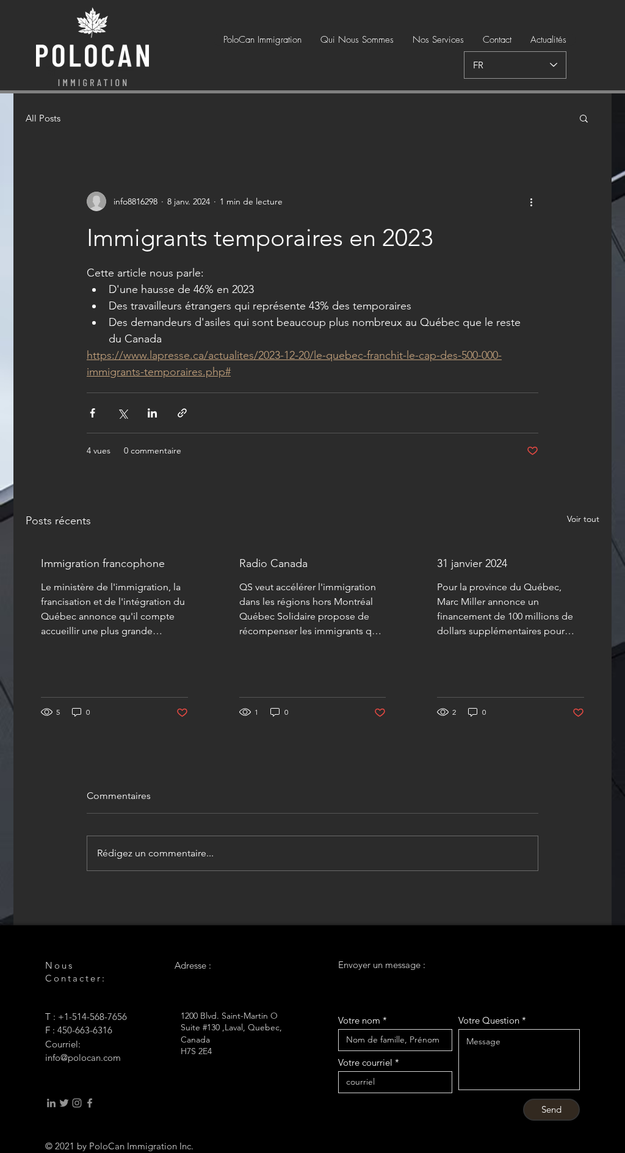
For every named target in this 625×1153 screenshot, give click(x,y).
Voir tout (583, 518)
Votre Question (488, 1020)
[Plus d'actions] (531, 201)
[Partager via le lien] (182, 413)
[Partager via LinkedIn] (152, 413)
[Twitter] (64, 1103)
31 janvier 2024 (472, 563)
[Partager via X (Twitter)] (122, 413)
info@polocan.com (83, 1057)
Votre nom (359, 1020)
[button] (584, 118)
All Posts (43, 118)
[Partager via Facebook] (92, 413)
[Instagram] (77, 1103)
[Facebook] (90, 1103)
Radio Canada (273, 563)
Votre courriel (365, 1062)
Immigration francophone (103, 563)
